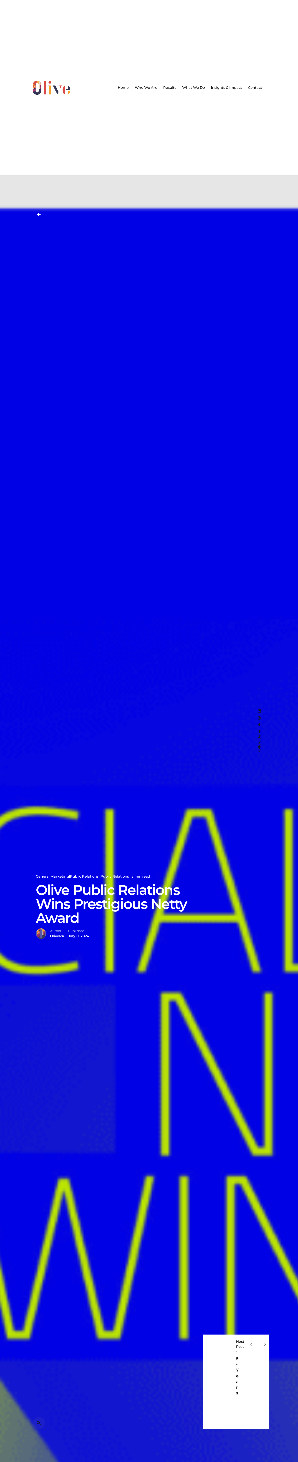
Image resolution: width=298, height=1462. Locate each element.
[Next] (264, 1344)
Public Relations (114, 876)
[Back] (39, 214)
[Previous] (252, 1344)
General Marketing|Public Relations (67, 876)
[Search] (39, 1423)
